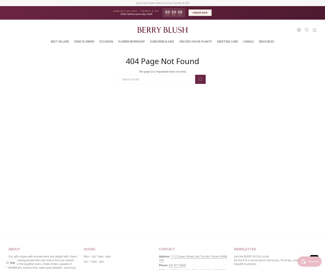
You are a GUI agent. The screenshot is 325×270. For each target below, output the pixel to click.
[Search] (200, 79)
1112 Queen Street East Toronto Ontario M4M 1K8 (193, 258)
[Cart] (314, 29)
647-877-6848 (177, 265)
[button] (307, 29)
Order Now (200, 12)
